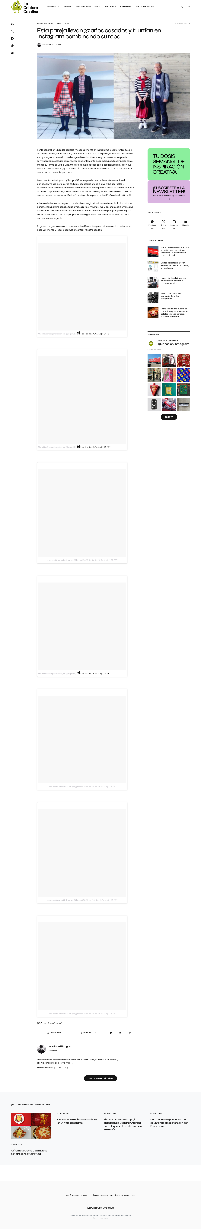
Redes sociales (45, 23)
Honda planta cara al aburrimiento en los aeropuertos (171, 296)
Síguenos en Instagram (173, 344)
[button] (182, 6)
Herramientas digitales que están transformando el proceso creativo (173, 281)
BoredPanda (54, 1023)
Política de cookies (76, 1195)
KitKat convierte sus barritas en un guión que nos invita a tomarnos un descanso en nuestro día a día (175, 251)
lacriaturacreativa (167, 341)
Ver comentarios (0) (100, 1078)
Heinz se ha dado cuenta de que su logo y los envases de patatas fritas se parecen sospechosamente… (174, 312)
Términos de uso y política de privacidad (113, 1195)
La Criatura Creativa (100, 1207)
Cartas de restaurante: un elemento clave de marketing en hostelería (175, 265)
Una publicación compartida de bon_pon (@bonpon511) (57, 334)
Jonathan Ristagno (51, 44)
